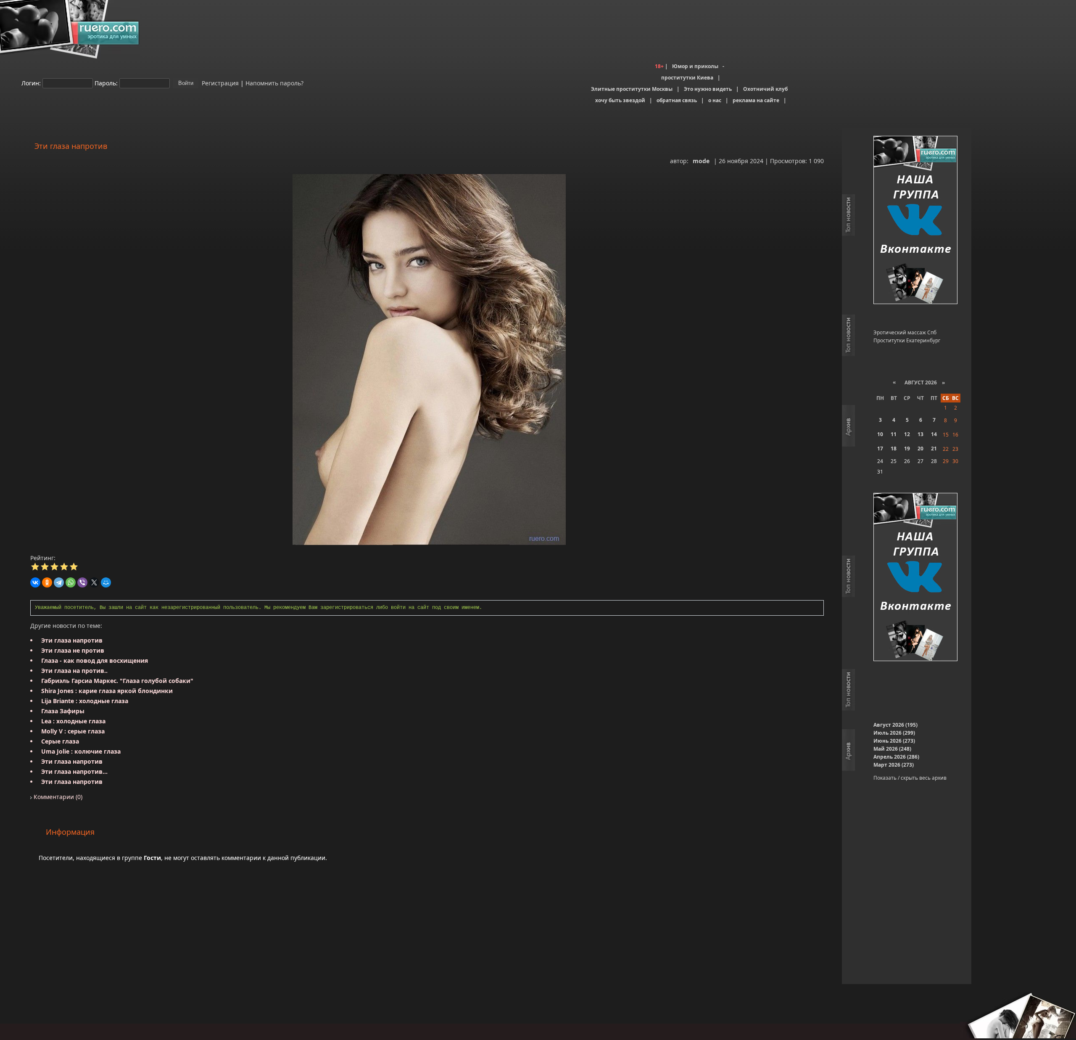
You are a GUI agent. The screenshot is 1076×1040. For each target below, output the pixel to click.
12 (907, 434)
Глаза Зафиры (62, 711)
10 (880, 434)
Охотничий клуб (765, 89)
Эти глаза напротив (72, 640)
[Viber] (82, 582)
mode (701, 161)
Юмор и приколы (695, 66)
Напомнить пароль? (274, 83)
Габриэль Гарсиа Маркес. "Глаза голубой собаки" (117, 681)
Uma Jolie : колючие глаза (81, 751)
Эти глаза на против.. (74, 671)
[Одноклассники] (47, 582)
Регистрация (219, 83)
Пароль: (106, 83)
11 (894, 434)
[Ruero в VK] (915, 220)
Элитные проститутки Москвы (631, 89)
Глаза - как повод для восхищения (94, 660)
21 (934, 448)
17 (880, 448)
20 (920, 448)
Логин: (31, 83)
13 (920, 434)
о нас (714, 100)
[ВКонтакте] (35, 582)
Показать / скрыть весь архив (910, 777)
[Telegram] (59, 582)
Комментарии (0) (57, 797)
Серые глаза (60, 741)
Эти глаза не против (72, 650)
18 (894, 448)
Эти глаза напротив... (74, 771)
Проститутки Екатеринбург (906, 340)
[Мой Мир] (106, 582)
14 (934, 434)
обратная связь (677, 100)
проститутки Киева (687, 77)
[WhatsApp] (71, 582)
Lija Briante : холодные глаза (84, 701)
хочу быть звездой (620, 100)
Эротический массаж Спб (904, 332)
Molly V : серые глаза (73, 731)
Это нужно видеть (708, 89)
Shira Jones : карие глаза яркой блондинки (107, 691)
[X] (94, 582)
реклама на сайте (756, 100)
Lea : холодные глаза (73, 721)
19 (907, 448)
